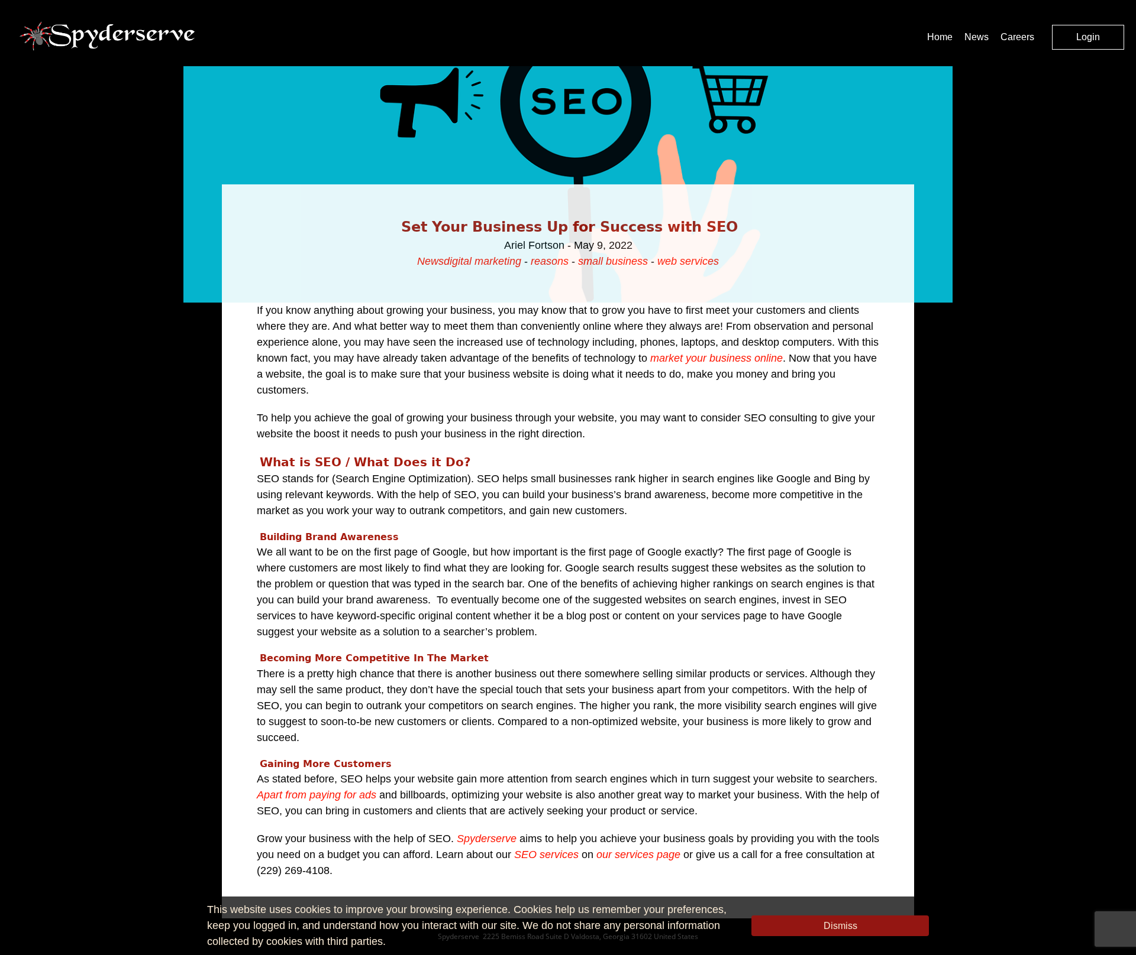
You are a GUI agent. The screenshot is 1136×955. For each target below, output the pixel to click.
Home (940, 37)
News (976, 37)
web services (688, 261)
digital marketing (482, 261)
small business (613, 261)
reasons (550, 261)
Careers (1017, 37)
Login (1088, 37)
